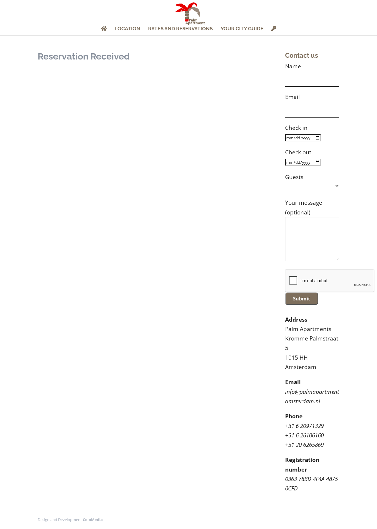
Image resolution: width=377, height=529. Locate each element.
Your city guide (242, 29)
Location (127, 29)
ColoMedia (93, 519)
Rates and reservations (180, 29)
